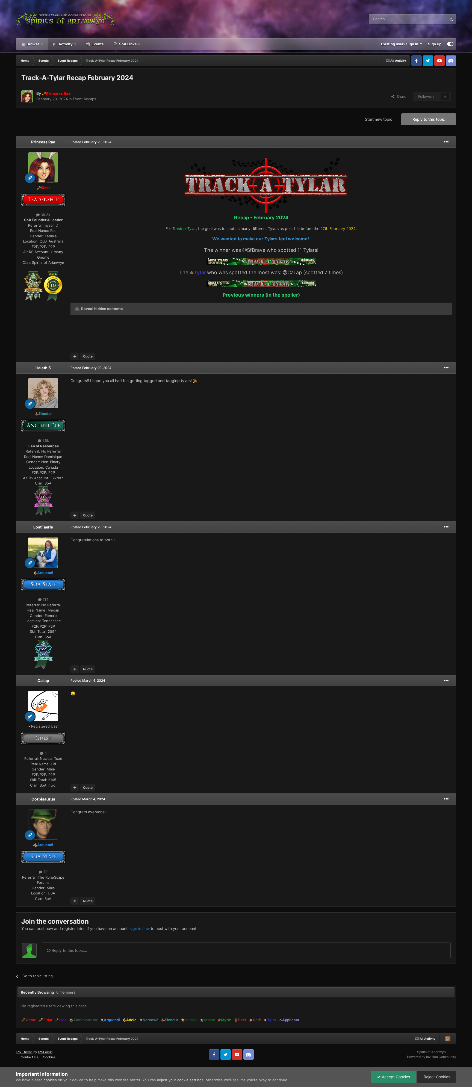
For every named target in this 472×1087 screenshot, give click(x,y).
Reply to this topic (428, 119)
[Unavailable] (192, 272)
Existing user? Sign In (400, 44)
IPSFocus (45, 1052)
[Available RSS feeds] (447, 1038)
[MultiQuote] (74, 356)
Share (400, 96)
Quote (88, 356)
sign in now (140, 928)
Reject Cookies (436, 1076)
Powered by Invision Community (431, 1057)
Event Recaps (84, 99)
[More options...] (446, 142)
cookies (50, 1080)
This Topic (431, 19)
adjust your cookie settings (180, 1080)
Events (97, 44)
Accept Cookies (395, 1076)
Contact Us (29, 1057)
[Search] (451, 19)
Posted (90, 142)
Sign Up (434, 44)
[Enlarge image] (33, 285)
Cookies (49, 1057)
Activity (65, 44)
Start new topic (378, 119)
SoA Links (127, 44)
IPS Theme (24, 1052)
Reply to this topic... (69, 950)
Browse (33, 44)
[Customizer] (450, 44)
